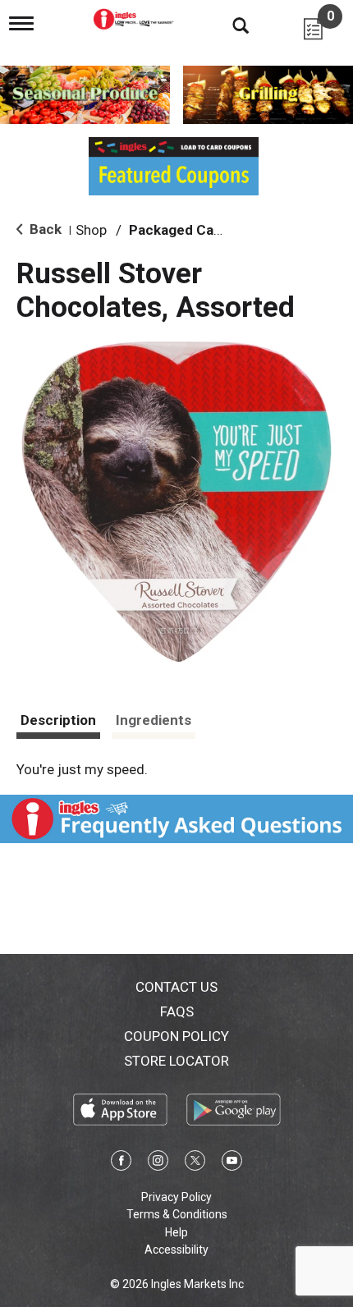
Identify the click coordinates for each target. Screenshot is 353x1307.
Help (176, 1232)
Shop (91, 230)
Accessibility (176, 1249)
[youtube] (232, 1163)
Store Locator (176, 1060)
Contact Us (176, 987)
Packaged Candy (183, 230)
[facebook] (121, 1163)
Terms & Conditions (176, 1214)
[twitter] (195, 1163)
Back (44, 229)
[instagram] (158, 1163)
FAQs (177, 1011)
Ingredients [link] (153, 720)
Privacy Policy (176, 1197)
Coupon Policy (176, 1036)
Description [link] (58, 720)
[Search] (228, 24)
